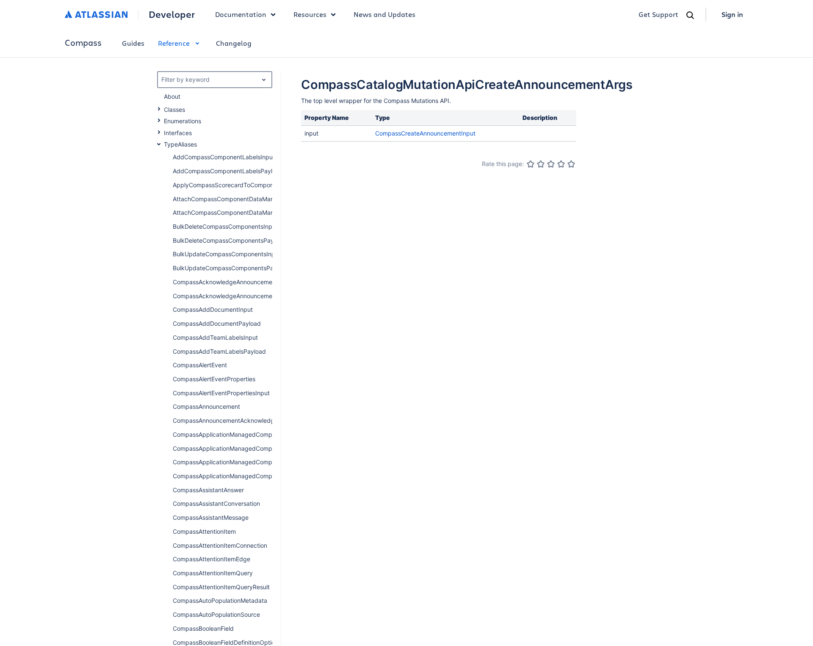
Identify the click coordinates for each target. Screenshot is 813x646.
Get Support (658, 14)
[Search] (690, 15)
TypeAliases (180, 144)
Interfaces (178, 132)
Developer (172, 14)
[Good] (561, 164)
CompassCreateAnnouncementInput (425, 133)
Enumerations (182, 121)
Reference (174, 43)
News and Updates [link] (384, 14)
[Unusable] (530, 164)
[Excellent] (571, 164)
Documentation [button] (240, 14)
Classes (174, 109)
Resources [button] (309, 14)
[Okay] (551, 164)
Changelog (234, 43)
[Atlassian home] (96, 14)
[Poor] (541, 164)
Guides (133, 43)
